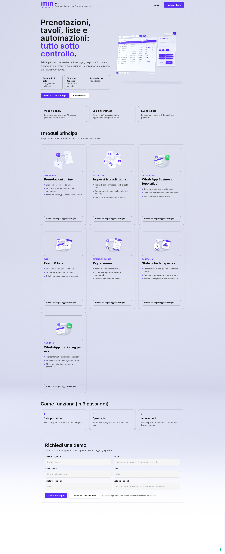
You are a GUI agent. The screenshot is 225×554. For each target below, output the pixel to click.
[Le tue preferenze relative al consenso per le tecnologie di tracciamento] (220, 549)
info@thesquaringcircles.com (153, 522)
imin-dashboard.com (149, 530)
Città (116, 468)
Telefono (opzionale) (54, 481)
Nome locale (51, 468)
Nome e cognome (53, 456)
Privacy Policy (96, 522)
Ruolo (116, 456)
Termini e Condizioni (99, 530)
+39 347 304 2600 (148, 526)
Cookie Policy (96, 526)
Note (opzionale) (121, 481)
